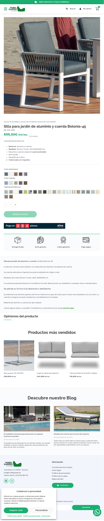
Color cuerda (9, 178)
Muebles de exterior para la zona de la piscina (71, 434)
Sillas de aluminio (12, 122)
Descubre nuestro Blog (52, 397)
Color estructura (11, 169)
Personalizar (41, 510)
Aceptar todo (16, 510)
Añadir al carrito (20, 214)
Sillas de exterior (29, 122)
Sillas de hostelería (47, 122)
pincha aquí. (68, 308)
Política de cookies (14, 516)
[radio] (6, 174)
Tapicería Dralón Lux (12, 187)
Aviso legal (46, 516)
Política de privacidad (31, 516)
